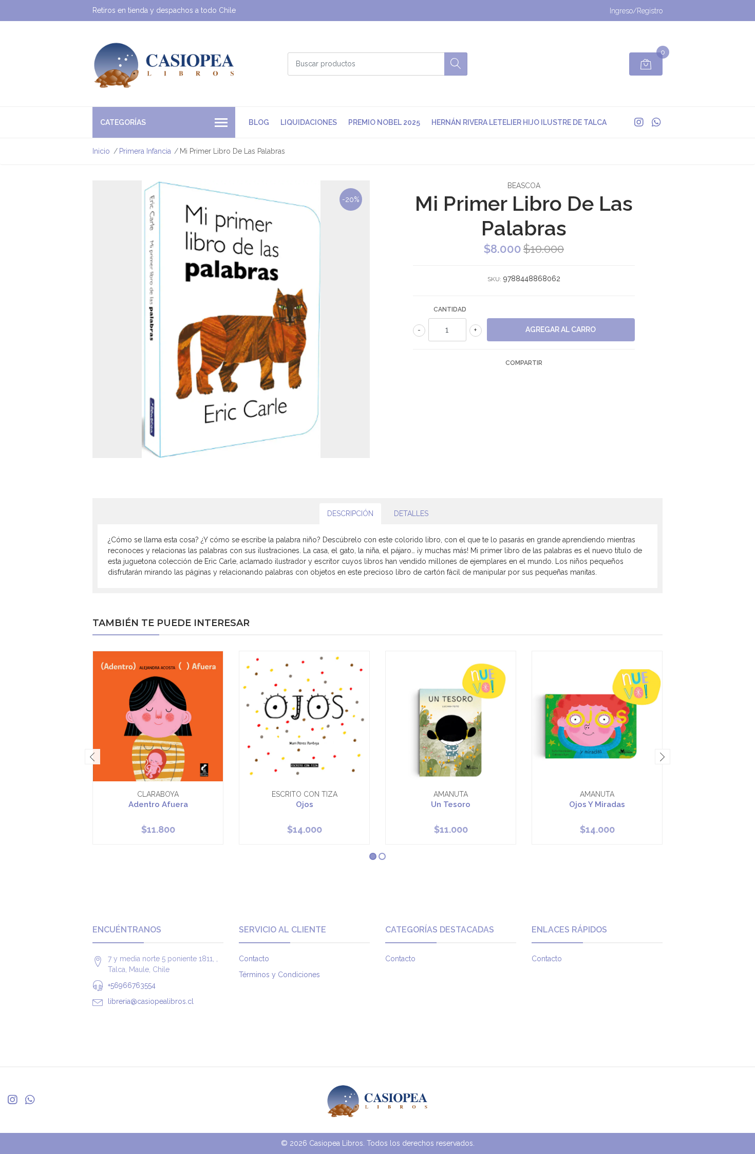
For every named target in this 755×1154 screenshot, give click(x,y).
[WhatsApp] (656, 122)
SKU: (494, 279)
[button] (373, 856)
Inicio (101, 151)
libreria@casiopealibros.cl (151, 1001)
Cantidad (449, 309)
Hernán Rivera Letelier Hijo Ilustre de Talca (519, 122)
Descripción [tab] (350, 513)
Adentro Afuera (158, 804)
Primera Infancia (145, 151)
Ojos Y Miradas (597, 804)
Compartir (523, 363)
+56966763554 (132, 985)
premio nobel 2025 (384, 122)
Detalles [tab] (411, 513)
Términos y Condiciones (279, 974)
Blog (259, 122)
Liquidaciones (308, 122)
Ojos (304, 804)
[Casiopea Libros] (164, 63)
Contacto (254, 959)
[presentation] (92, 756)
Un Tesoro (450, 804)
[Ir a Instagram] (639, 122)
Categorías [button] (123, 122)
